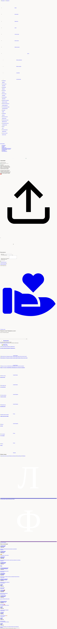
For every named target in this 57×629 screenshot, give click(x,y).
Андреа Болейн (2, 546)
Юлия (1, 607)
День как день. (2, 610)
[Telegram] (19, 158)
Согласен (18, 628)
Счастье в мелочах (3, 396)
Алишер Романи (15, 355)
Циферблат (2, 549)
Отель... (1, 445)
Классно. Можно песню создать (4, 598)
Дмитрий (14, 452)
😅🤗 (1, 554)
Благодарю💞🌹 (2, 604)
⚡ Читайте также (4, 344)
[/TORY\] (13, 499)
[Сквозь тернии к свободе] (4, 499)
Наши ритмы (2, 588)
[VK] (6, 158)
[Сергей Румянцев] (3, 542)
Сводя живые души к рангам (4, 555)
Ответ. (1, 566)
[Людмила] (28, 498)
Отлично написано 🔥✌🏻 (4, 615)
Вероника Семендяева (3, 579)
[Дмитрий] (10, 499)
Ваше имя (2, 254)
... (0, 599)
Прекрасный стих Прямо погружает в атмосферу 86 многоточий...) (9, 576)
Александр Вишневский (4, 568)
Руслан (14, 413)
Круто (1, 565)
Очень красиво (2, 587)
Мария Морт (2, 557)
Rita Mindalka (2, 574)
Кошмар (1, 627)
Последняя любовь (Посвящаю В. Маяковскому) (7, 348)
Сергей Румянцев (15, 394)
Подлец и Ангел (2, 377)
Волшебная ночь (2, 406)
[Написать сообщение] (11, 329)
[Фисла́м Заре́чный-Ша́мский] (28, 541)
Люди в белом (2, 571)
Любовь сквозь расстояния (4, 416)
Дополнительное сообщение (5, 258)
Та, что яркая (2, 435)
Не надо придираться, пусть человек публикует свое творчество (9, 626)
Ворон (1, 585)
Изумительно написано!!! (4, 593)
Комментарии (6, 340)
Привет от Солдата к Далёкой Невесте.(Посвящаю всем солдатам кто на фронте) (12, 367)
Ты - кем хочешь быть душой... (4, 605)
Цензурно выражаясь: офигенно (4, 582)
